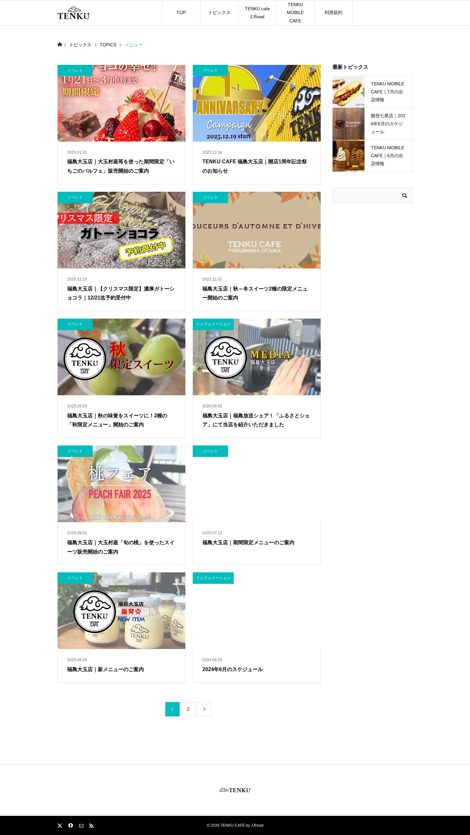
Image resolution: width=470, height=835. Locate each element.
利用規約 (333, 12)
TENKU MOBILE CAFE (295, 12)
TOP (181, 12)
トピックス (219, 12)
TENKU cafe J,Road (257, 12)
